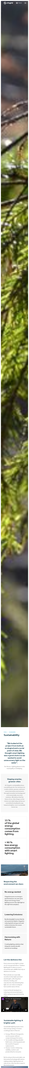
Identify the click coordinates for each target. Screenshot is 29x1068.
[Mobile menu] (25, 3)
